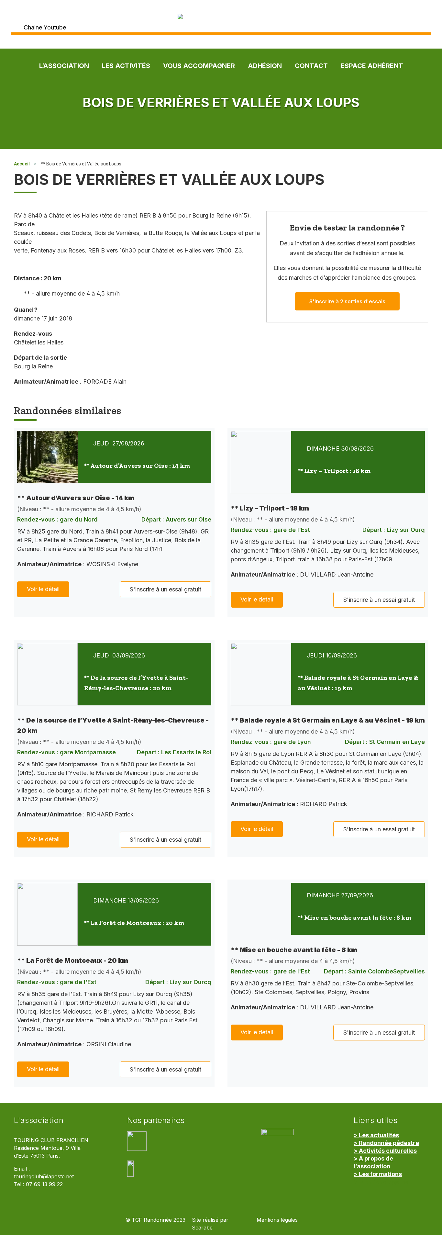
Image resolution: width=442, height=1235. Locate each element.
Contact (311, 66)
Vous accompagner (199, 66)
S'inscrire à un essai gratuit (165, 589)
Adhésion (265, 66)
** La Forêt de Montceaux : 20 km (134, 922)
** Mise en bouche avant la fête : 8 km (354, 917)
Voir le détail (43, 589)
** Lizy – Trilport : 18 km (334, 471)
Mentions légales (277, 1220)
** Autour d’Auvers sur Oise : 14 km (137, 465)
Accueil (22, 163)
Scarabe (202, 1228)
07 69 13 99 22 (44, 1184)
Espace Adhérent (372, 66)
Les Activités (126, 66)
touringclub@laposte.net (44, 1176)
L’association (64, 66)
